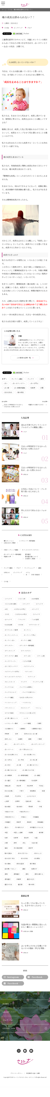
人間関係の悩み (36, 728)
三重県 (41, 379)
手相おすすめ (8, 812)
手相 (40, 806)
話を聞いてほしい (9, 869)
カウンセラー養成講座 (26, 645)
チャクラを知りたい (28, 692)
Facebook (37, 977)
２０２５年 (21, 599)
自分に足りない (22, 853)
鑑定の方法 (7, 884)
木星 (5, 832)
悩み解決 (18, 806)
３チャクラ (38, 604)
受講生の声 (7, 556)
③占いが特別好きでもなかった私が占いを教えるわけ (13, 406)
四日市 (18, 786)
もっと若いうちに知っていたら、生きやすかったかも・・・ (34, 904)
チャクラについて (9, 692)
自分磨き (36, 858)
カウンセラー (8, 645)
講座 (39, 568)
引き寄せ (17, 796)
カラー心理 (40, 656)
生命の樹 (34, 843)
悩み (38, 801)
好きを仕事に (8, 791)
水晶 (35, 838)
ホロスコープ (24, 708)
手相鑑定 (7, 822)
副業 (29, 739)
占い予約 (20, 760)
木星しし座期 (17, 832)
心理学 (6, 801)
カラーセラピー (25, 651)
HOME (8, 1003)
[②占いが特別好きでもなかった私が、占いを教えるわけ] (10, 473)
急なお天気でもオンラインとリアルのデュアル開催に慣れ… (34, 426)
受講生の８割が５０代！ (36, 405)
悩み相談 (7, 806)
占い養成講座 (20, 780)
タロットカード (9, 682)
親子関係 (32, 863)
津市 (14, 843)
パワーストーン (9, 708)
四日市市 (29, 786)
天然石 (40, 786)
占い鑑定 (7, 780)
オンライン (26, 630)
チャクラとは (8, 687)
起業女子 (33, 869)
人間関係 (21, 728)
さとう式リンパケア (10, 666)
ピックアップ (18, 28)
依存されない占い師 (30, 734)
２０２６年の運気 (9, 604)
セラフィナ (31, 676)
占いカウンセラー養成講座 (12, 554)
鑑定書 (19, 884)
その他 (6, 28)
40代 (5, 609)
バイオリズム (26, 702)
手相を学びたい (24, 812)
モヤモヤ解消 (8, 713)
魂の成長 (20, 392)
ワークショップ (29, 568)
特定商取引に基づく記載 (33, 1073)
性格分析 (27, 801)
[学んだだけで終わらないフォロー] (10, 516)
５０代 (6, 614)
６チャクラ (7, 619)
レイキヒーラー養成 (10, 723)
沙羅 (41, 388)
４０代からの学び (18, 609)
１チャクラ (7, 599)
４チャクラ (34, 609)
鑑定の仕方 (30, 879)
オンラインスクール (10, 635)
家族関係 (32, 791)
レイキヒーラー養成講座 (27, 541)
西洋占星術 (19, 863)
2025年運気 (34, 599)
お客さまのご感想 (9, 543)
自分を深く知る (9, 858)
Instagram (13, 977)
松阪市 (32, 388)
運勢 (5, 874)
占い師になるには (9, 770)
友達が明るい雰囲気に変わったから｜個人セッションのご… (34, 925)
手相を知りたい (9, 817)
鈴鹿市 (18, 879)
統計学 (30, 848)
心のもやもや (31, 796)
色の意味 (7, 863)
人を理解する (8, 728)
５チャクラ (35, 614)
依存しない (7, 739)
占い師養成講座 (19, 388)
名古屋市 (33, 780)
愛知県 (30, 806)
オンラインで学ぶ (29, 635)
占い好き (7, 765)
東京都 (40, 832)
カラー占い (26, 656)
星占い (6, 827)
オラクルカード (33, 624)
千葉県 (39, 739)
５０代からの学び (20, 614)
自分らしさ (37, 853)
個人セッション (9, 541)
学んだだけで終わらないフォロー (33, 511)
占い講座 (36, 775)
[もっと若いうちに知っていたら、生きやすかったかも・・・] (10, 909)
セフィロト (28, 671)
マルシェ (37, 708)
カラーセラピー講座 (10, 656)
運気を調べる (38, 874)
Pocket (26, 33)
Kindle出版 (7, 624)
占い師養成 (7, 775)
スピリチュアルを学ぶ (11, 671)
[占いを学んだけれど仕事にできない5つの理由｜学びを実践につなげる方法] (10, 952)
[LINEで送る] (17, 33)
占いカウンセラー (19, 383)
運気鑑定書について (31, 556)
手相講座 (35, 817)
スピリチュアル (28, 666)
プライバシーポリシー (16, 1073)
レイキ (25, 718)
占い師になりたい (32, 765)
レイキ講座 (26, 723)
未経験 (30, 832)
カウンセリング (9, 651)
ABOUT (9, 1012)
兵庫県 (19, 739)
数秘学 (18, 822)
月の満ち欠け (19, 827)
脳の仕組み (7, 853)
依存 (16, 734)
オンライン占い (9, 640)
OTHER (9, 1028)
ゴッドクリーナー (9, 661)
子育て (21, 791)
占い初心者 (33, 760)
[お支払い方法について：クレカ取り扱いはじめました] (10, 495)
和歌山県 (7, 786)
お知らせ (25, 474)
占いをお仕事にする (10, 754)
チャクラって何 (37, 682)
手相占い (23, 817)
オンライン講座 (16, 379)
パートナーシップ (9, 702)
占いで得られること (25, 749)
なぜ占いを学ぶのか (25, 697)
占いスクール (8, 749)
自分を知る (8, 392)
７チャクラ (21, 619)
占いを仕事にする (29, 754)
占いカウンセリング (37, 744)
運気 (26, 874)
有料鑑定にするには (36, 827)
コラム (28, 572)
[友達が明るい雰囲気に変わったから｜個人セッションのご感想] (10, 930)
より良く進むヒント (10, 718)
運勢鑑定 (16, 874)
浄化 (23, 843)
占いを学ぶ (34, 383)
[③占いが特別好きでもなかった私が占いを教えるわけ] (10, 452)
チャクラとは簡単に (25, 687)
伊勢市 (6, 734)
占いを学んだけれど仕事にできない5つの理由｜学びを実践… (34, 946)
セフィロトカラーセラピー (30, 550)
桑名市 (26, 838)
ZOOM (20, 624)
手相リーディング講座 (11, 550)
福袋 (5, 848)
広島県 (6, 796)
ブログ (29, 28)
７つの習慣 (34, 619)
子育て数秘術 (35, 575)
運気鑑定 (28, 554)
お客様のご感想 (30, 559)
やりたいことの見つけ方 (27, 713)
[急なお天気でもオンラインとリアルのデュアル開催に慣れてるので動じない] (10, 431)
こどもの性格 (26, 661)
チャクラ (31, 379)
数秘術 (28, 822)
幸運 (42, 791)
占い (6, 383)
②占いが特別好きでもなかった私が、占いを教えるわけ (34, 468)
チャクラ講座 (8, 568)
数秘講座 (39, 822)
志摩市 (17, 801)
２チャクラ (25, 604)
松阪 (5, 838)
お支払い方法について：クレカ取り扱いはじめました (34, 490)
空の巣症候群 (17, 848)
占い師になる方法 (27, 770)
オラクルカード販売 (10, 630)
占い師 (6, 388)
